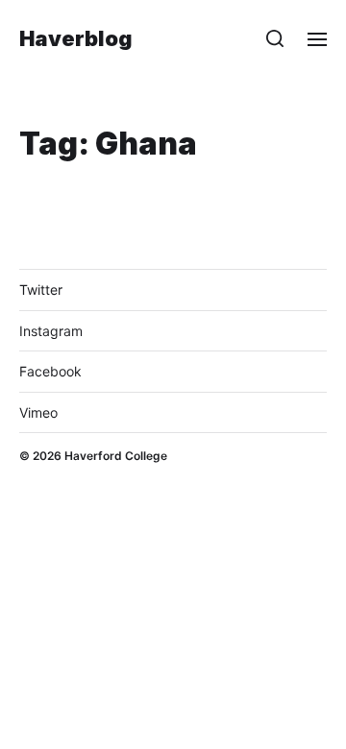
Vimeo (38, 412)
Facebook (50, 371)
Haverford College (115, 455)
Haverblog (76, 38)
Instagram (51, 331)
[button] (275, 38)
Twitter (40, 289)
